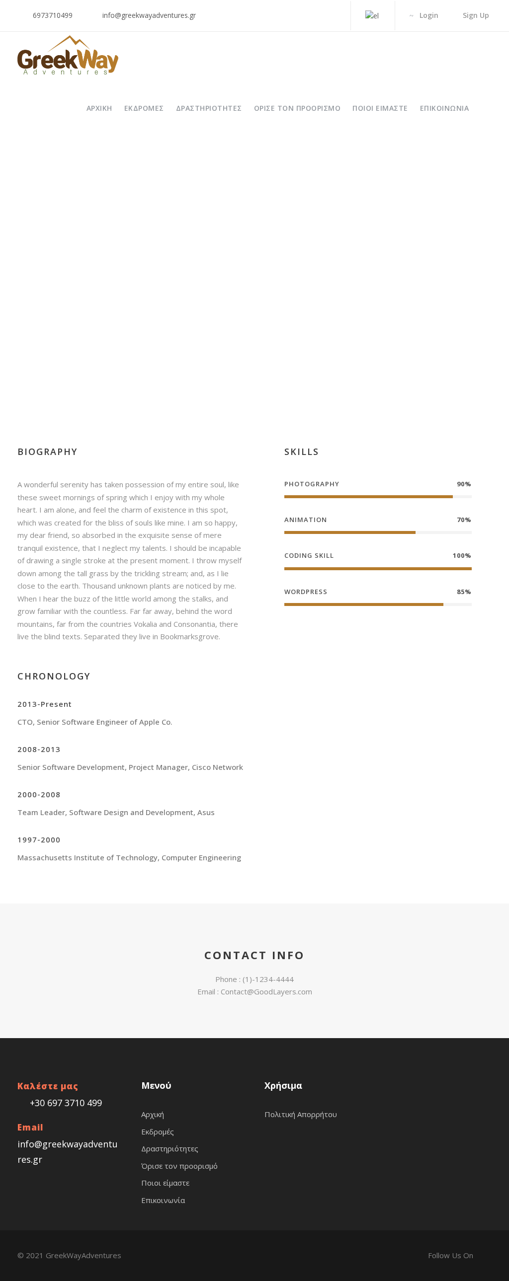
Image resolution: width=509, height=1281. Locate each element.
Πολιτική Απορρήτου (300, 1114)
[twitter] (233, 355)
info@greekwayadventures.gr (149, 15)
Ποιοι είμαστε (380, 108)
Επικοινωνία (444, 108)
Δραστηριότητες (209, 108)
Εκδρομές (144, 108)
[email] (185, 355)
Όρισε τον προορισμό (297, 108)
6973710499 (53, 15)
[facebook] (333, 15)
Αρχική (99, 108)
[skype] (217, 355)
